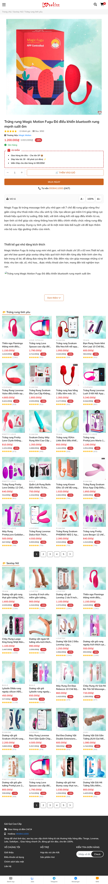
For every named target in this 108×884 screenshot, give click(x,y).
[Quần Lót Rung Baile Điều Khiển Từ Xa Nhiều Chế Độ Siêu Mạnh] (40, 468)
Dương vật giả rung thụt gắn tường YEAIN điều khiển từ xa (13, 597)
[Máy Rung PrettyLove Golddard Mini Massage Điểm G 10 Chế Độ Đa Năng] (13, 515)
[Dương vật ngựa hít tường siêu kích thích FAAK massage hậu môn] (40, 625)
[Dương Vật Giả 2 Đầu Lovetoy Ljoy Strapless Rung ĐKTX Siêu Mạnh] (67, 625)
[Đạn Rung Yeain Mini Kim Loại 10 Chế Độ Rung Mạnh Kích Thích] (94, 327)
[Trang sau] (70, 554)
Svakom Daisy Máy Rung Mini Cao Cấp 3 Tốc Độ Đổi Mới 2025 (40, 440)
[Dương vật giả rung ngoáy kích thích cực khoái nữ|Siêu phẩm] (94, 625)
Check (97, 854)
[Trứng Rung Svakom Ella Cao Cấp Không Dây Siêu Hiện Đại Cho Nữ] (40, 374)
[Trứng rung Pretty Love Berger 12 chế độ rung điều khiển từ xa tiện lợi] (94, 515)
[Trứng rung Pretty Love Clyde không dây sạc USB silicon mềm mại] (13, 421)
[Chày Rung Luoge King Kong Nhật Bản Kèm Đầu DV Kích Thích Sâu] (13, 625)
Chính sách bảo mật (14, 861)
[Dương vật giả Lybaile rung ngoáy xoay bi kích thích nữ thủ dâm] (40, 672)
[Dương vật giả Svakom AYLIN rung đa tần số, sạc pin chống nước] (13, 719)
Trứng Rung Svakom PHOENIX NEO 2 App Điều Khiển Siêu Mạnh (67, 534)
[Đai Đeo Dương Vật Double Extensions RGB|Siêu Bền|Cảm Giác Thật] (67, 719)
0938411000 (56, 188)
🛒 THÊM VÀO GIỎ (65, 172)
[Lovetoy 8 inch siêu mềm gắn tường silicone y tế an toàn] (40, 578)
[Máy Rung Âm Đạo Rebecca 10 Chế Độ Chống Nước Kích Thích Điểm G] (67, 672)
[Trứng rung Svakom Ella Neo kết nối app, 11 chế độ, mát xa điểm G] (67, 327)
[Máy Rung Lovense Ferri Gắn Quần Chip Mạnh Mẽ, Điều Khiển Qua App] (40, 719)
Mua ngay (54, 181)
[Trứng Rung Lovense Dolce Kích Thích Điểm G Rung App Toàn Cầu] (40, 515)
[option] (54, 67)
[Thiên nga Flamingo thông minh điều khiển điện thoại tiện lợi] (13, 327)
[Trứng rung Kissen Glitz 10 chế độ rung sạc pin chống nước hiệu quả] (67, 468)
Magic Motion (25, 135)
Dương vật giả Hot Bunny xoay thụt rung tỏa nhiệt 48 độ (67, 785)
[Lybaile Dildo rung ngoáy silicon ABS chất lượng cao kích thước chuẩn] (13, 672)
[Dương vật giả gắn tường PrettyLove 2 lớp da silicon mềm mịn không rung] (13, 766)
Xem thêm (52, 297)
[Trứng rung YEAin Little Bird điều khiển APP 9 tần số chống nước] (67, 421)
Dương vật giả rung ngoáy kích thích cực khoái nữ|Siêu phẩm (93, 644)
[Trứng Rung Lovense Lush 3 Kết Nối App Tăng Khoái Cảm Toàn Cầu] (94, 374)
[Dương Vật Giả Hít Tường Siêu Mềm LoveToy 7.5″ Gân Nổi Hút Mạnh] (94, 766)
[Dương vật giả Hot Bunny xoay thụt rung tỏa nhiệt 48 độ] (67, 766)
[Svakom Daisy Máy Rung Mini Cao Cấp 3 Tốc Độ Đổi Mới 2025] (40, 421)
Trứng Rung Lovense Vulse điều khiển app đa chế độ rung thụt (13, 393)
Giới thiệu (9, 852)
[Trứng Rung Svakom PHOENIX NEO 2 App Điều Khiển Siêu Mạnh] (67, 515)
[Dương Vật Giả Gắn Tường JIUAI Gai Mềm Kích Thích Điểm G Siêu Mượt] (94, 719)
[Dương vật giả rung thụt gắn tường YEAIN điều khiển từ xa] (13, 578)
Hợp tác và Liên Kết (49, 852)
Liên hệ (7, 866)
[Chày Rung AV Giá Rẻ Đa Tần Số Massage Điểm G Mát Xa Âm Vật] (94, 672)
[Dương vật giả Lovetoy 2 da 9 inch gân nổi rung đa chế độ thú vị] (67, 578)
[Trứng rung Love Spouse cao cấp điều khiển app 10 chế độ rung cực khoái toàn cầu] (40, 327)
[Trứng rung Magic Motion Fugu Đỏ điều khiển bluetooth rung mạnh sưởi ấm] (54, 67)
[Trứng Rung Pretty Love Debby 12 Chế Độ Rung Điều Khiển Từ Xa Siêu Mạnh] (13, 468)
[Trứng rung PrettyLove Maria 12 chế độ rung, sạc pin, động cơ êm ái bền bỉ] (94, 421)
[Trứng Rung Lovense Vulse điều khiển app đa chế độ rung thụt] (13, 374)
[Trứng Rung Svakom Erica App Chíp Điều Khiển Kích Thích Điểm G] (94, 468)
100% (90, 198)
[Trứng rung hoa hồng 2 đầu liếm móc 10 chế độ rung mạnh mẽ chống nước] (67, 374)
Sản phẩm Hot (47, 857)
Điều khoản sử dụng (14, 857)
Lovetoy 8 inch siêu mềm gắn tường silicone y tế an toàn (39, 597)
